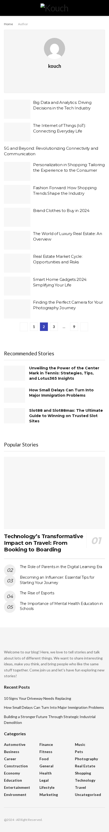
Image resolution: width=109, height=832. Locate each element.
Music (80, 744)
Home (8, 24)
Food (44, 758)
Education (13, 780)
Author (23, 24)
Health (45, 773)
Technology (85, 780)
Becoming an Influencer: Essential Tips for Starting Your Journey (57, 580)
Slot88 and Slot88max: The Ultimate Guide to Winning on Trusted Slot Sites (66, 415)
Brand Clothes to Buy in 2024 (61, 210)
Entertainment (17, 787)
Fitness (45, 751)
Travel (80, 787)
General (46, 766)
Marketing (48, 794)
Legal (44, 780)
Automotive (14, 744)
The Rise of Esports (37, 593)
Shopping (83, 773)
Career (10, 758)
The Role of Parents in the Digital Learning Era (61, 566)
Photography (86, 758)
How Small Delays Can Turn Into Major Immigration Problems (61, 393)
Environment (15, 794)
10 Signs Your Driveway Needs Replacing (37, 698)
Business (11, 751)
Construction (16, 766)
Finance (46, 744)
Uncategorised (88, 794)
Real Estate (85, 766)
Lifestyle (46, 787)
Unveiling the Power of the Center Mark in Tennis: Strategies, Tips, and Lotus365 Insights (64, 373)
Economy (12, 773)
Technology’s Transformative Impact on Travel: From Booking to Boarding (43, 543)
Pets (79, 751)
